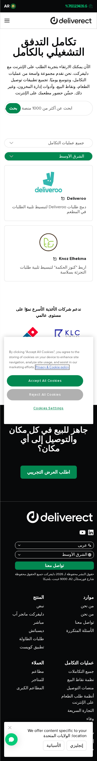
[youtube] (82, 532)
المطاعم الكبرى (30, 688)
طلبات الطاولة (31, 638)
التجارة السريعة (81, 710)
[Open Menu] (7, 20)
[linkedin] (91, 532)
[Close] (9, 727)
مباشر (38, 622)
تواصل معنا (84, 622)
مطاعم (38, 671)
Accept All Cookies (45, 381)
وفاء (90, 718)
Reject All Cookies (45, 395)
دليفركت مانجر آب (28, 614)
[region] (48, 380)
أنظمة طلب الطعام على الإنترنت (77, 699)
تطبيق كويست (32, 647)
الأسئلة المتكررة (80, 630)
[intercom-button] (11, 739)
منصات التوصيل (80, 688)
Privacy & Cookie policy (52, 367)
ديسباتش (36, 630)
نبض (40, 606)
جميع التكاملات (81, 671)
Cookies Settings (48, 408)
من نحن (87, 606)
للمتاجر (38, 679)
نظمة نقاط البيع (80, 679)
